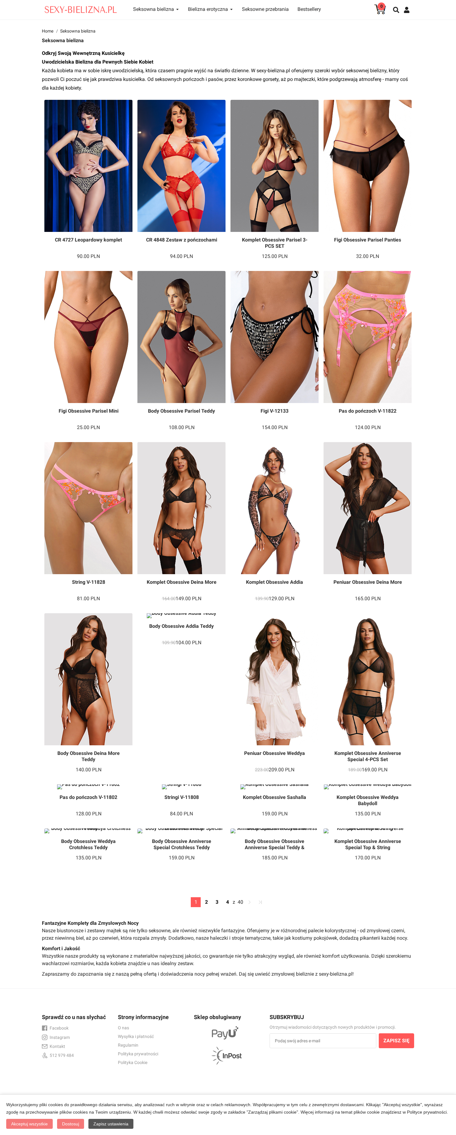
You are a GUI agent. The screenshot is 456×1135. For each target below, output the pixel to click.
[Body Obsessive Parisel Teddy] (181, 337)
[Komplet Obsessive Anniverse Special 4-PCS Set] (368, 679)
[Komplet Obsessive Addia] (274, 508)
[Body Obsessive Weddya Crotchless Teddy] (88, 830)
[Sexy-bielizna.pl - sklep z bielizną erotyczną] (80, 8)
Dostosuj (70, 1123)
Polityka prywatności (138, 1053)
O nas (123, 1027)
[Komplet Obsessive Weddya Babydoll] (368, 786)
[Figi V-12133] (274, 337)
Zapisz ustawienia (110, 1123)
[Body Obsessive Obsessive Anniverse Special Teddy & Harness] (274, 830)
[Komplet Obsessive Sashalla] (274, 786)
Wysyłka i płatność (136, 1036)
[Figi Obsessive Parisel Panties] (368, 166)
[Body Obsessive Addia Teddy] (181, 615)
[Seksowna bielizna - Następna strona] (250, 902)
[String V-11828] (88, 508)
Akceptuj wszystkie (29, 1123)
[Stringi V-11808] (181, 786)
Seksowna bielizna (78, 31)
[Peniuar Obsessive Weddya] (274, 679)
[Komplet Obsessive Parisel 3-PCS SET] (274, 166)
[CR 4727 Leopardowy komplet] (88, 166)
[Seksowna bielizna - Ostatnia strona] (260, 902)
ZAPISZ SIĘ (396, 1041)
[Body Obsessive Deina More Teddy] (88, 679)
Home (47, 31)
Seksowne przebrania (265, 9)
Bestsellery (309, 9)
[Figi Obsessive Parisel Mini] (88, 337)
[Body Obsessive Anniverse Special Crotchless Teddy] (181, 830)
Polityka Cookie (132, 1062)
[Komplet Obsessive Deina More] (181, 508)
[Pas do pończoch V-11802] (88, 786)
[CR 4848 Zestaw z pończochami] (181, 166)
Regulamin (128, 1045)
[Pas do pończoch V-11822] (368, 337)
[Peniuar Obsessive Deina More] (368, 508)
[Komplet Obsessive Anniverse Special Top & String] (368, 830)
